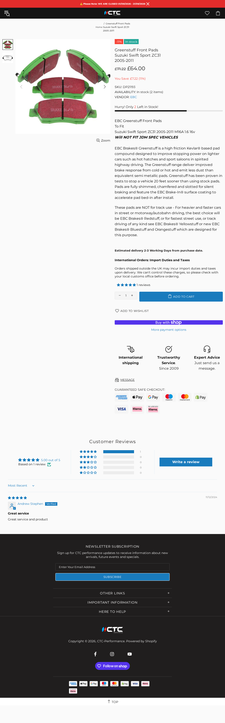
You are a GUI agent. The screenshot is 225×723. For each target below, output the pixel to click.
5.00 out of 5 (50, 460)
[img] (17, 498)
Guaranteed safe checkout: (140, 390)
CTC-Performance (112, 13)
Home (99, 27)
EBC (133, 97)
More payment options (168, 330)
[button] (127, 285)
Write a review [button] (186, 462)
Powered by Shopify (141, 641)
